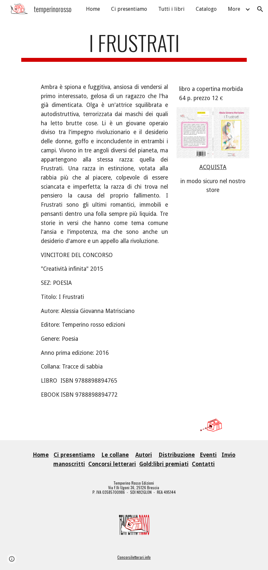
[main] (134, 45)
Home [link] (93, 9)
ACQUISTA (212, 167)
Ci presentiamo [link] (129, 9)
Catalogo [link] (206, 9)
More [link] (234, 9)
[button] (260, 9)
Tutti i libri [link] (171, 9)
